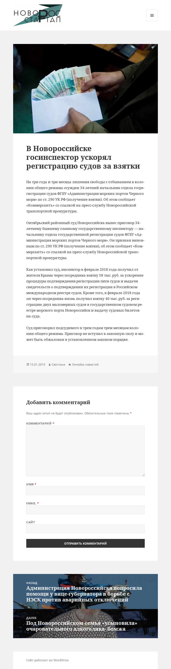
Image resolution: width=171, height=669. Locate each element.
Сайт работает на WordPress (47, 660)
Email (32, 503)
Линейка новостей (85, 364)
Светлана (58, 364)
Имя (31, 484)
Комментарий (40, 423)
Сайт (30, 522)
